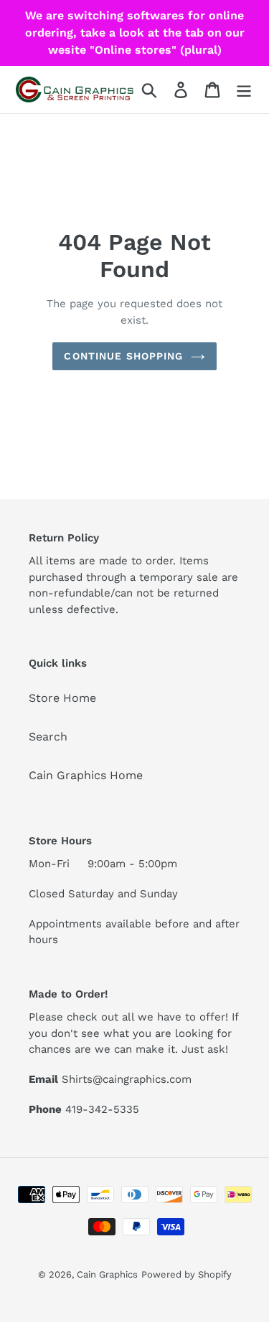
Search (48, 736)
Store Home (62, 698)
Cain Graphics (107, 1274)
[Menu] (244, 90)
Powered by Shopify (186, 1274)
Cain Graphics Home (86, 775)
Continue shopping (123, 356)
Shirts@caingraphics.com (127, 1079)
